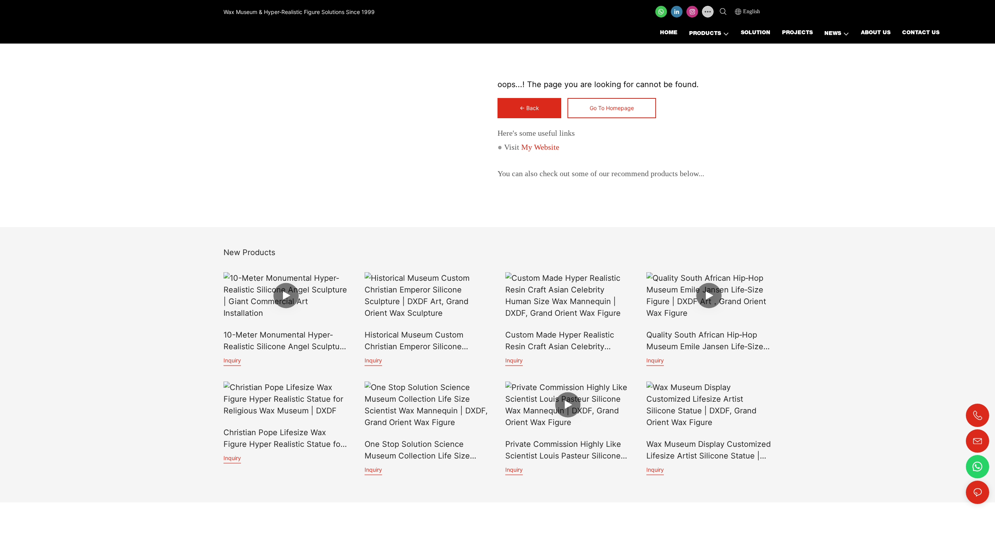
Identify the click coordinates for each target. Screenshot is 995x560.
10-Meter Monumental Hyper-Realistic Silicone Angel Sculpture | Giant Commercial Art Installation (285, 341)
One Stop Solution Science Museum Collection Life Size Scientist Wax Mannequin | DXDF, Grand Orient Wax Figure (426, 450)
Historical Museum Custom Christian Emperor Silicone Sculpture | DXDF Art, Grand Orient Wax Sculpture (416, 341)
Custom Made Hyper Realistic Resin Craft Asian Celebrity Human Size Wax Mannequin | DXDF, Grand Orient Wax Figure (563, 341)
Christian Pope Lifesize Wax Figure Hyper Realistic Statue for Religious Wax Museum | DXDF (283, 439)
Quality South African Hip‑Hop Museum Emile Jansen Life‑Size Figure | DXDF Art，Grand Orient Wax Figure (706, 341)
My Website (540, 147)
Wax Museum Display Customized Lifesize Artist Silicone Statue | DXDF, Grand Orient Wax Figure (708, 450)
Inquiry (232, 360)
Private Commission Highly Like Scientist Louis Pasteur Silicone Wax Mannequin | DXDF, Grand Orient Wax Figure (563, 450)
